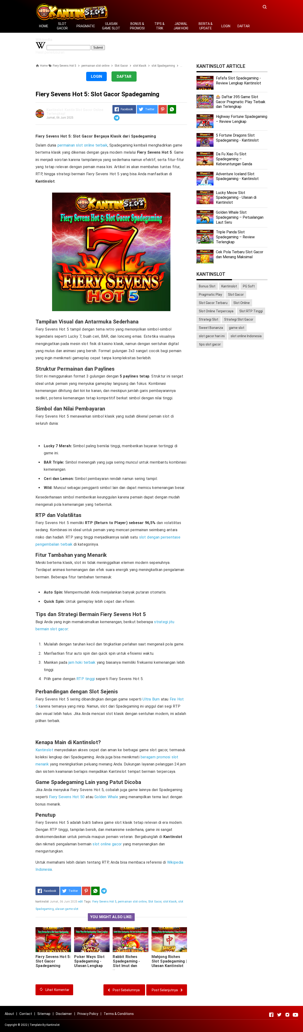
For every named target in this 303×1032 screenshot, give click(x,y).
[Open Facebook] (271, 1015)
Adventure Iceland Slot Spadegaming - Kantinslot (237, 176)
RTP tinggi (85, 679)
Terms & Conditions (119, 1014)
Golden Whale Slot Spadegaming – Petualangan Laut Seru (239, 217)
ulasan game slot (67, 909)
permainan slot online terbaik (82, 145)
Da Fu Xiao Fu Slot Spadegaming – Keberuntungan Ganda (234, 159)
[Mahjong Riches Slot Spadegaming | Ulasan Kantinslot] (169, 939)
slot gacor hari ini (212, 336)
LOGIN (225, 26)
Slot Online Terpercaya (216, 311)
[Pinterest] (162, 109)
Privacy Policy (87, 1014)
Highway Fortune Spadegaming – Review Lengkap (241, 119)
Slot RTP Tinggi (251, 311)
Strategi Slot (208, 319)
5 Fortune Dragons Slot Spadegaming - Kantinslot (237, 138)
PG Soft (249, 286)
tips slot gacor (210, 344)
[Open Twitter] (279, 1015)
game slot (236, 328)
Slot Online (241, 303)
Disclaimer (64, 1014)
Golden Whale (106, 797)
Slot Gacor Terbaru (213, 303)
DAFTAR (243, 26)
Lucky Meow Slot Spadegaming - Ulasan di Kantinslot (236, 197)
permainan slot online (132, 901)
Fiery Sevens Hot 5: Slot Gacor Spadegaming (53, 961)
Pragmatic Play (210, 294)
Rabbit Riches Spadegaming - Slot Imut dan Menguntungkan (127, 963)
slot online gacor (107, 844)
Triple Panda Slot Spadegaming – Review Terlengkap (235, 237)
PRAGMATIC (85, 26)
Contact (25, 1014)
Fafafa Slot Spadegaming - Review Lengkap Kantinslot (238, 80)
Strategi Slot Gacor (238, 319)
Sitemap (43, 1014)
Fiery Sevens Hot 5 (104, 901)
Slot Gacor (155, 901)
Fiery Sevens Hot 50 (67, 797)
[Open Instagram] (287, 1015)
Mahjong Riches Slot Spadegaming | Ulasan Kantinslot (169, 961)
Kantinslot (44, 750)
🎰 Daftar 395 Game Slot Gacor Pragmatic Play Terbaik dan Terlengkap (240, 102)
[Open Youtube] (295, 1015)
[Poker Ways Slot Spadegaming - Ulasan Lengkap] (92, 939)
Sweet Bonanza (211, 328)
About (9, 1014)
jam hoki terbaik (82, 662)
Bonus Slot (207, 286)
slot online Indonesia (246, 336)
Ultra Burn (151, 699)
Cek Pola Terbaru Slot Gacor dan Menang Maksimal (239, 254)
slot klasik (170, 901)
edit (80, 901)
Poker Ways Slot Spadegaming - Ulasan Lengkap (89, 961)
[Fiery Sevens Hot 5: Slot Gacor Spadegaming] (53, 939)
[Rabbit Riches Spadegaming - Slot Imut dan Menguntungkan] (130, 939)
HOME (43, 26)
